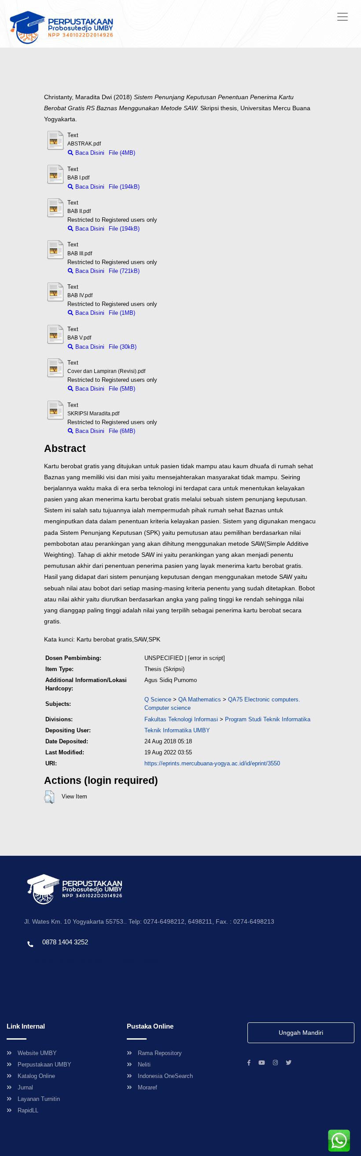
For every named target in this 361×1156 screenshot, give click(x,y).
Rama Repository (160, 1053)
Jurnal (25, 1087)
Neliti (144, 1064)
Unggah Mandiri (301, 1032)
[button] (49, 797)
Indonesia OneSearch (165, 1076)
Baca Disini (89, 152)
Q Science (157, 699)
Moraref (147, 1087)
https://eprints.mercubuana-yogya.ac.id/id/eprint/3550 (212, 763)
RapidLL (28, 1110)
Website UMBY (37, 1053)
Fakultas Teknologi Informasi (181, 719)
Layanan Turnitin (39, 1099)
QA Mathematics (199, 699)
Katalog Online (36, 1076)
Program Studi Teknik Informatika (267, 719)
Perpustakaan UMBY (44, 1064)
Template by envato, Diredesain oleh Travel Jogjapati (91, 961)
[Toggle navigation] (342, 16)
